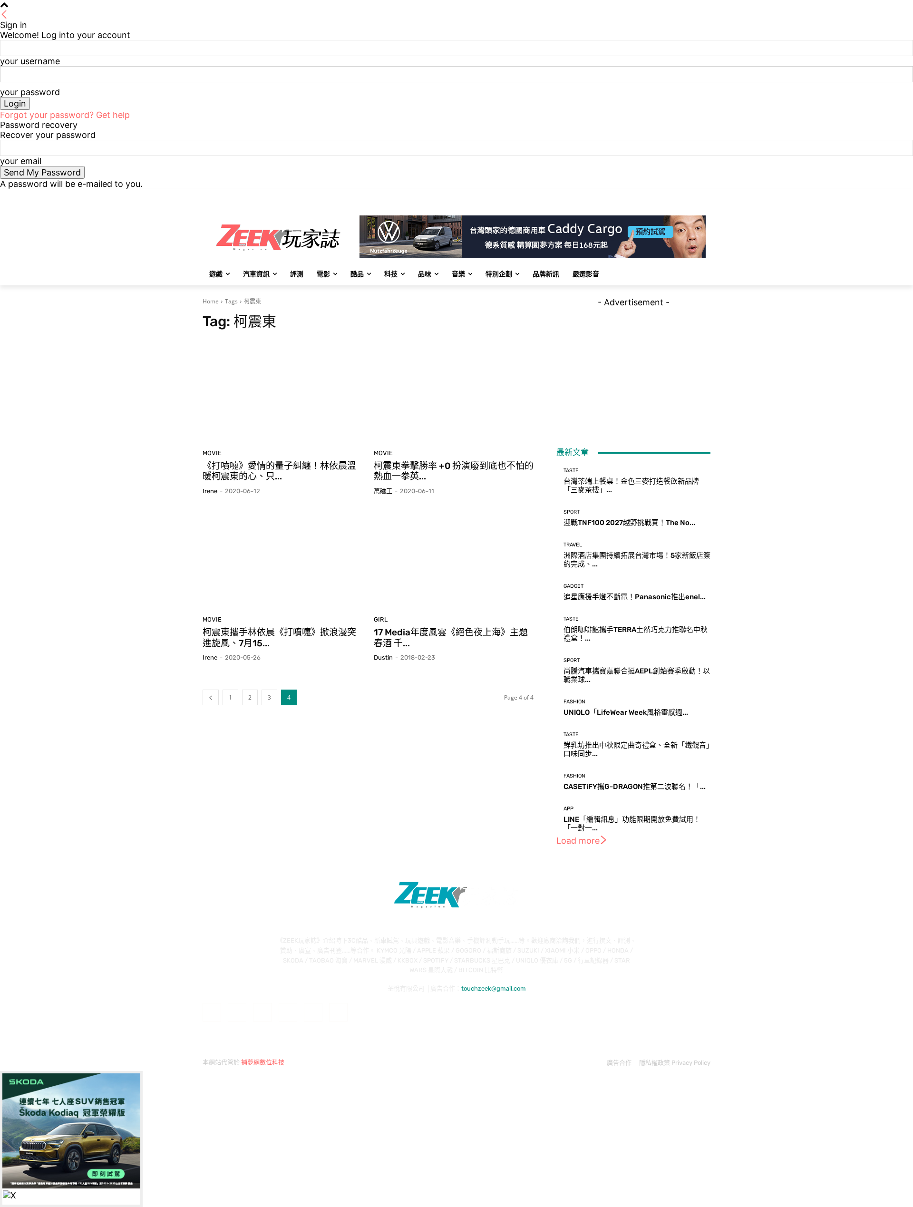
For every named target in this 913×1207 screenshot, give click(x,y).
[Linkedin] (262, 1012)
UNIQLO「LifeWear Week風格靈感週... (625, 712)
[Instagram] (665, 195)
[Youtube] (704, 195)
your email (20, 161)
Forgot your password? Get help (65, 115)
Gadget (573, 586)
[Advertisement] (633, 366)
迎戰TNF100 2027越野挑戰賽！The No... (629, 522)
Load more (578, 841)
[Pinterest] (288, 1012)
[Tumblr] (313, 1012)
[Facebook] (652, 195)
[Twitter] (678, 195)
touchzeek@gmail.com (493, 988)
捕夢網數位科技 (262, 1062)
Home (211, 301)
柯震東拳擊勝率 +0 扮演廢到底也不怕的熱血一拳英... (454, 471)
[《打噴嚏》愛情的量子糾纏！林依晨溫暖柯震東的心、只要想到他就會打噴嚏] (282, 392)
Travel (572, 544)
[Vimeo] (691, 195)
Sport (571, 512)
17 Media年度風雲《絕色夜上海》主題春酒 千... (451, 638)
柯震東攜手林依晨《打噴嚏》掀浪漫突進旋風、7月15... (279, 638)
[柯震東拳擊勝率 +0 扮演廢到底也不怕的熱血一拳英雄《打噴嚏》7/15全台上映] (454, 392)
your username (30, 61)
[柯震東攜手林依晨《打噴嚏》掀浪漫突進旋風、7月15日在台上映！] (282, 559)
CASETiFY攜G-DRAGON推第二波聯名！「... (634, 786)
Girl (381, 619)
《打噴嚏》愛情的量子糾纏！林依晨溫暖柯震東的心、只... (279, 471)
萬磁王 (383, 491)
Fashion (574, 701)
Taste (571, 470)
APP (568, 808)
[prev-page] (211, 697)
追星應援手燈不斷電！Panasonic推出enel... (634, 597)
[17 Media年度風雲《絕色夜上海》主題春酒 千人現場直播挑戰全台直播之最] (454, 559)
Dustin (383, 657)
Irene (210, 491)
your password (30, 92)
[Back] (4, 15)
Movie (212, 453)
